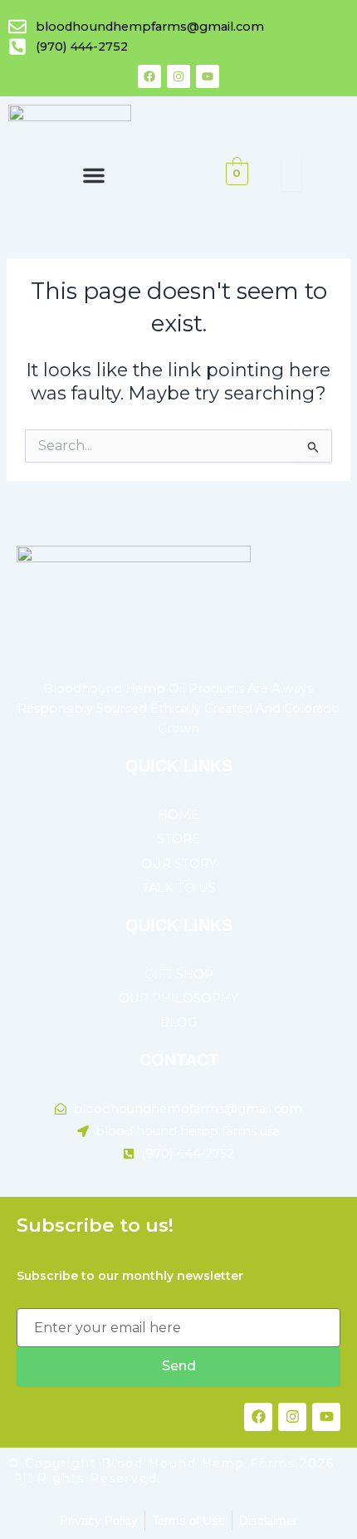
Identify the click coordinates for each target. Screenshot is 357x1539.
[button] (94, 175)
